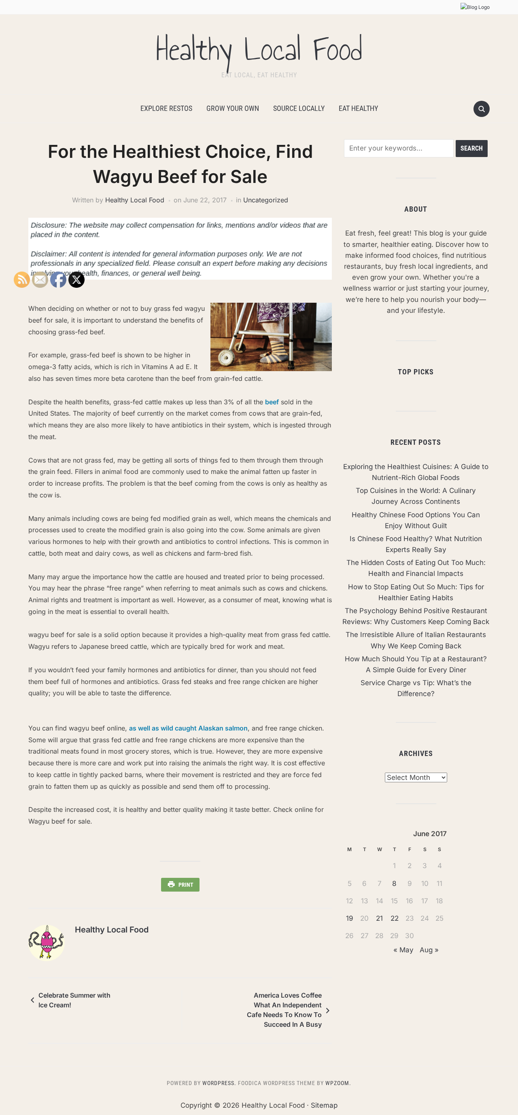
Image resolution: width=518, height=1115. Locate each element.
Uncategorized (265, 200)
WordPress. (219, 1083)
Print (185, 884)
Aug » (429, 950)
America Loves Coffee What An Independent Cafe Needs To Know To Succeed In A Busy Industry (284, 1011)
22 (395, 918)
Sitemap (324, 1105)
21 (379, 918)
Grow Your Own (232, 108)
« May (403, 950)
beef (272, 402)
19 (349, 918)
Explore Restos (166, 108)
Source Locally (299, 108)
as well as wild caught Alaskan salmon (188, 728)
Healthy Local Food (259, 49)
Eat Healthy (358, 108)
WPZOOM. (338, 1083)
